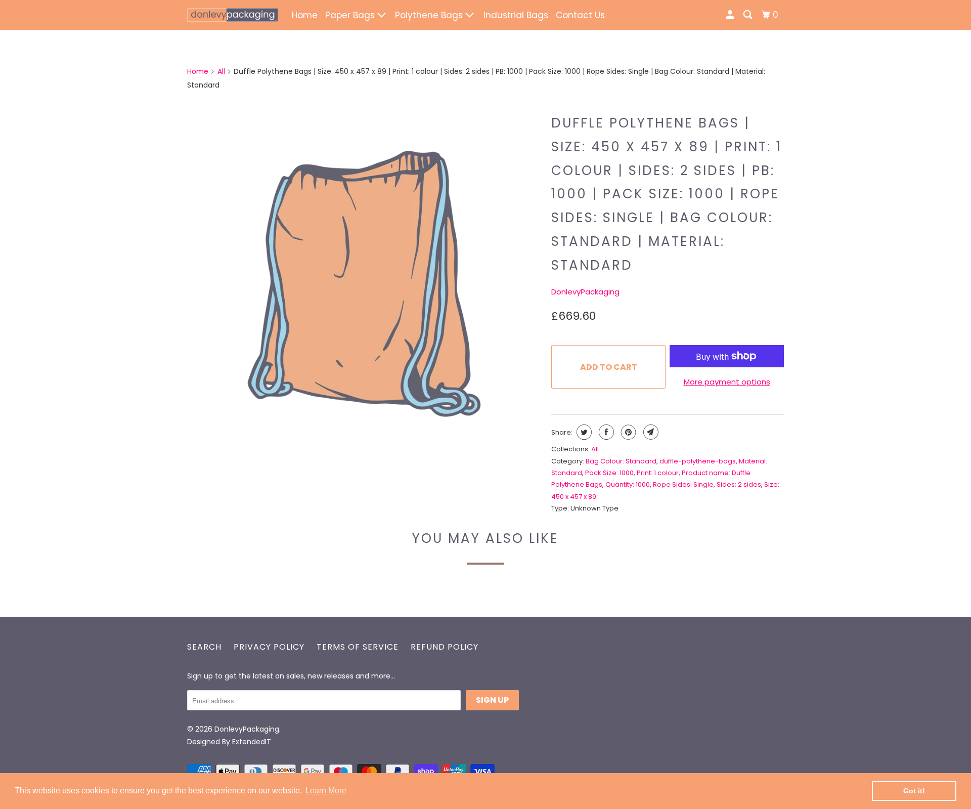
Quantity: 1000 (627, 484)
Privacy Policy (269, 647)
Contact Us (580, 15)
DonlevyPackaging (585, 291)
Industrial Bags (515, 15)
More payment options (727, 381)
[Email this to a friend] (649, 432)
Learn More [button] (325, 790)
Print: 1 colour (658, 473)
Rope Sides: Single (683, 484)
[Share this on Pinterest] (627, 432)
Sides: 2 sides (739, 484)
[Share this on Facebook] (605, 432)
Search (204, 647)
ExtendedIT (251, 742)
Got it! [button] (914, 791)
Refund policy (444, 647)
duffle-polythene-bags (697, 461)
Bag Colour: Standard (621, 461)
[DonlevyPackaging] (232, 15)
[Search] (748, 15)
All (221, 71)
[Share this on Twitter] (583, 432)
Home (305, 15)
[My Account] (731, 15)
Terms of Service (358, 647)
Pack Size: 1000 (609, 473)
